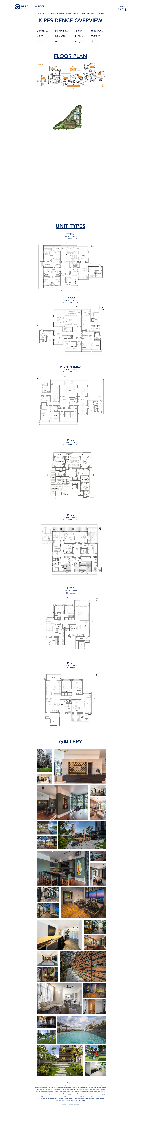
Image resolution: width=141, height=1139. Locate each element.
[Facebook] (123, 10)
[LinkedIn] (118, 10)
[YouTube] (125, 10)
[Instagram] (121, 10)
